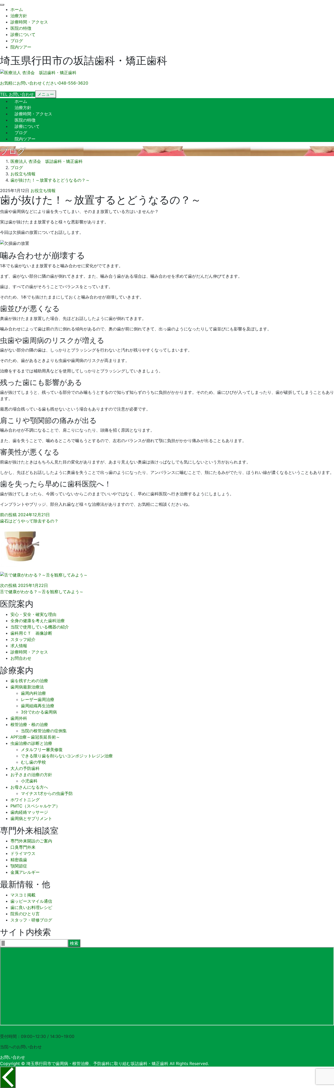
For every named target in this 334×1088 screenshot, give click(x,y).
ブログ (16, 40)
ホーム (16, 9)
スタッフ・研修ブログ (31, 920)
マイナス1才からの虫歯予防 (47, 793)
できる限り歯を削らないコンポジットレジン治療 (67, 755)
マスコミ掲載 (22, 894)
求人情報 (18, 645)
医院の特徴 (20, 28)
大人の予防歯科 (25, 768)
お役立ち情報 (43, 190)
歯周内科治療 (33, 693)
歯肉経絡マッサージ (29, 812)
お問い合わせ (12, 1057)
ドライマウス (22, 853)
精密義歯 (18, 859)
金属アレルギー (25, 872)
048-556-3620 (15, 1030)
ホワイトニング (25, 799)
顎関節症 (18, 866)
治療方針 (18, 15)
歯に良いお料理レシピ (31, 907)
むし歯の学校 (33, 762)
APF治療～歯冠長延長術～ (35, 737)
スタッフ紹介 (22, 639)
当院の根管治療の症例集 (44, 730)
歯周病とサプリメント (31, 818)
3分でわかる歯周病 (39, 712)
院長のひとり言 (25, 913)
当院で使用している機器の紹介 (39, 626)
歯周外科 (18, 718)
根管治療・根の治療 (29, 724)
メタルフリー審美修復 (42, 749)
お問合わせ (20, 658)
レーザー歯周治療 (37, 699)
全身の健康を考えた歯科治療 (37, 620)
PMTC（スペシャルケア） (35, 805)
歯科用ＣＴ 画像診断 (31, 633)
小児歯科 (29, 780)
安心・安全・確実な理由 (33, 614)
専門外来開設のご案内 (31, 840)
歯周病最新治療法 (27, 686)
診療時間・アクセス (29, 22)
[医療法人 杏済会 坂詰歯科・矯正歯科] (38, 72)
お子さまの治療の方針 (31, 774)
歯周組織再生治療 (37, 705)
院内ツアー (20, 47)
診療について (22, 34)
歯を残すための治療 (29, 680)
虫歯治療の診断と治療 (31, 743)
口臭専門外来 (22, 847)
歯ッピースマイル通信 (31, 901)
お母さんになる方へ (29, 787)
